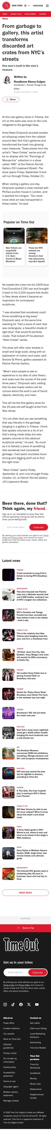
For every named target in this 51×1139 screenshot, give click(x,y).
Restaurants (36, 1089)
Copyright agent (10, 1087)
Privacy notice (9, 1053)
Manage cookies (11, 1101)
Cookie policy (9, 1067)
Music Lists (35, 1084)
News (5, 14)
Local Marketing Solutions (37, 1036)
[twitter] (29, 1004)
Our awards (8, 1034)
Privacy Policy (17, 538)
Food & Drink (30, 14)
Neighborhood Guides (37, 1096)
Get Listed (35, 1023)
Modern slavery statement (10, 1094)
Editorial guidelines (8, 1046)
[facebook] (21, 1004)
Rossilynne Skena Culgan (29, 82)
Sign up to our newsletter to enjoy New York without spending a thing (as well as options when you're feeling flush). (23, 517)
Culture (42, 14)
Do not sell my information (10, 1060)
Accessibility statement (9, 1074)
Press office (8, 1023)
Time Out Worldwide (35, 1066)
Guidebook (35, 1073)
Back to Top (28, 928)
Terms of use (9, 1081)
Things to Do (15, 14)
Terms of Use (8, 985)
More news (25, 893)
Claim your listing (38, 1029)
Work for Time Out (12, 1039)
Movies (33, 1079)
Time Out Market (38, 1048)
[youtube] (37, 1004)
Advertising (35, 1043)
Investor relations (11, 1029)
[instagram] (5, 1004)
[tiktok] (13, 1004)
